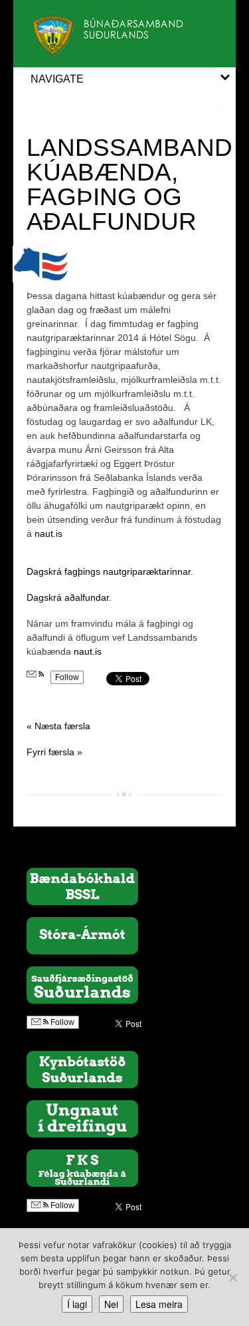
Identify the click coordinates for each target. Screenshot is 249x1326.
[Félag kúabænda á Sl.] (82, 1167)
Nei (111, 1304)
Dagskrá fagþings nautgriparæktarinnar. (110, 571)
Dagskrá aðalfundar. (69, 597)
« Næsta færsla (58, 726)
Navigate (57, 79)
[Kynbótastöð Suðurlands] (82, 1069)
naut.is (48, 533)
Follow (67, 677)
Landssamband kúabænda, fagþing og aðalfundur (129, 184)
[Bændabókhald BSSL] (82, 886)
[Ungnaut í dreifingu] (82, 1118)
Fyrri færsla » (54, 752)
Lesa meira (159, 1304)
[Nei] (232, 1277)
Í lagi (77, 1304)
